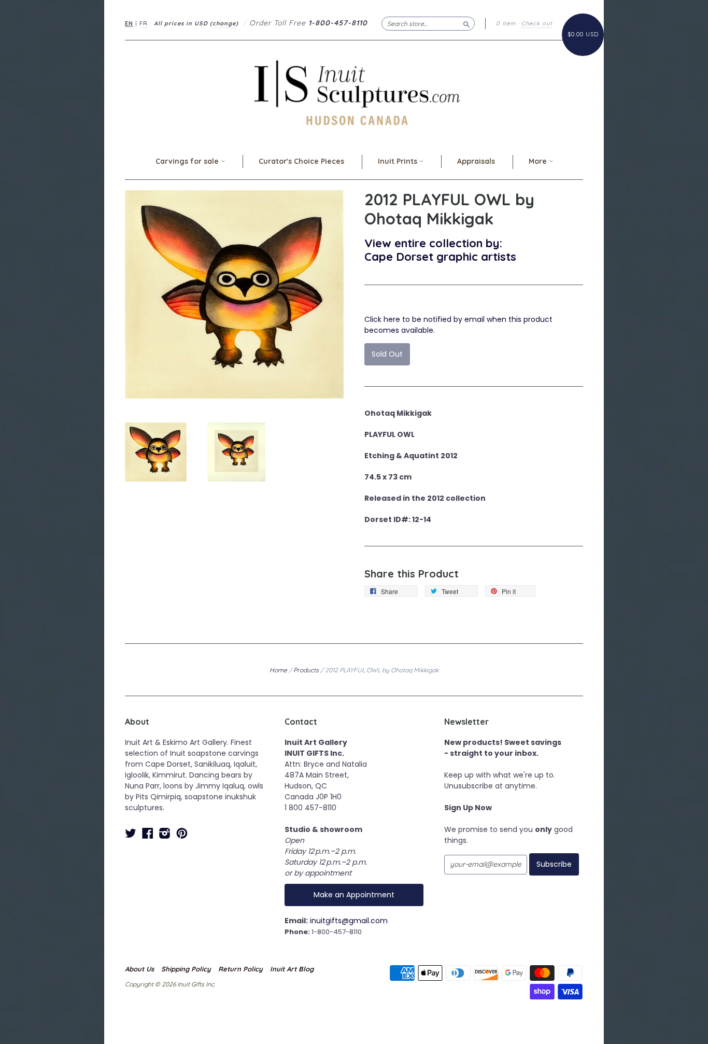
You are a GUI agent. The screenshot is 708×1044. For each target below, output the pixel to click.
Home (278, 670)
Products (306, 670)
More (539, 161)
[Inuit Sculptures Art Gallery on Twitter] (130, 833)
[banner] (354, 92)
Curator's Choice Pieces (301, 161)
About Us (139, 968)
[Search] (466, 23)
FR (143, 23)
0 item (506, 23)
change (224, 23)
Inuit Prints (398, 161)
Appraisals (476, 161)
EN (129, 23)
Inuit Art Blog (292, 968)
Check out (537, 23)
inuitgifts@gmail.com (349, 920)
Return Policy (240, 968)
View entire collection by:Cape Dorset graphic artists (440, 249)
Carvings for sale (188, 161)
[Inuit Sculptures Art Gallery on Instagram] (165, 833)
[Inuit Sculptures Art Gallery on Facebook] (147, 833)
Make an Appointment (354, 895)
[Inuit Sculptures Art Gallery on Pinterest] (182, 833)
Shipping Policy (186, 968)
